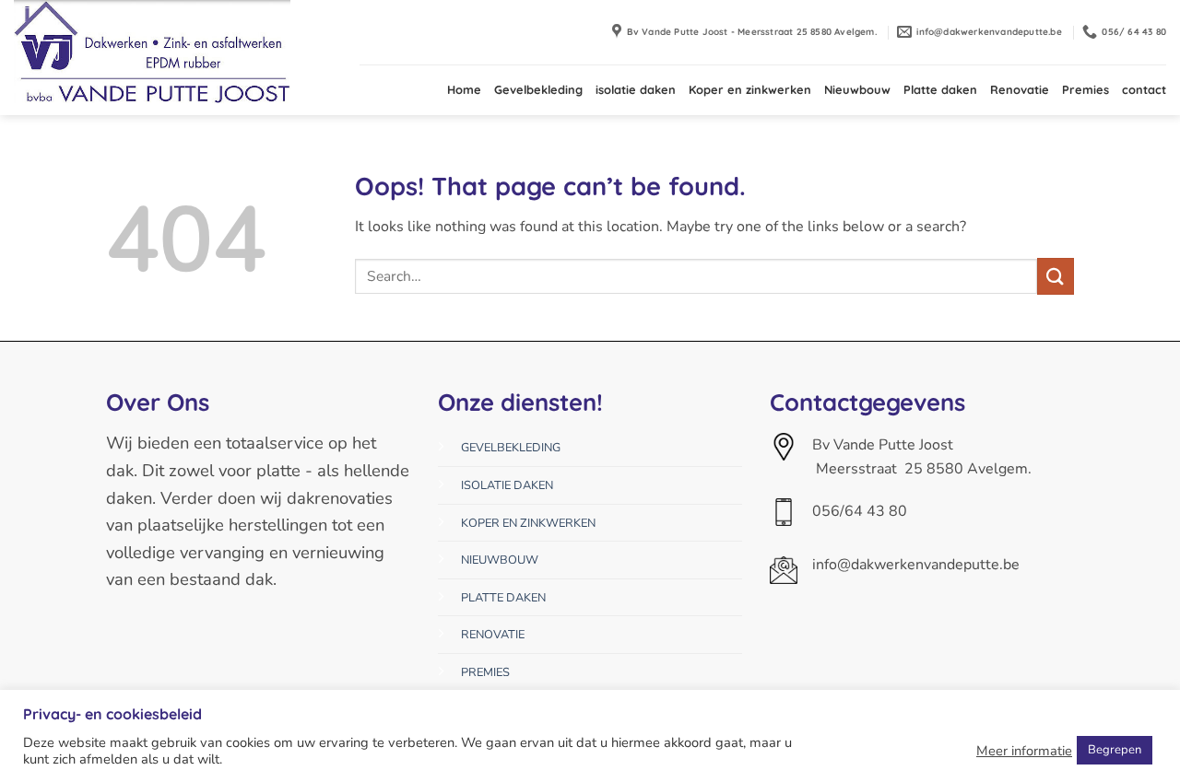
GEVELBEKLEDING (510, 447)
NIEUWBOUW (499, 560)
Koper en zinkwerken (750, 89)
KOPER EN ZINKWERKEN (528, 523)
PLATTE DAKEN (503, 597)
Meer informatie (1024, 750)
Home (464, 89)
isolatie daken (636, 89)
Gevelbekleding (538, 89)
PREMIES (485, 672)
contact (1144, 89)
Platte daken (940, 89)
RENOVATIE (493, 634)
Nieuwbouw (857, 89)
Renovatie (1019, 89)
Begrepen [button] (1114, 749)
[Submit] (1055, 276)
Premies (1085, 89)
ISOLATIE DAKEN (507, 485)
